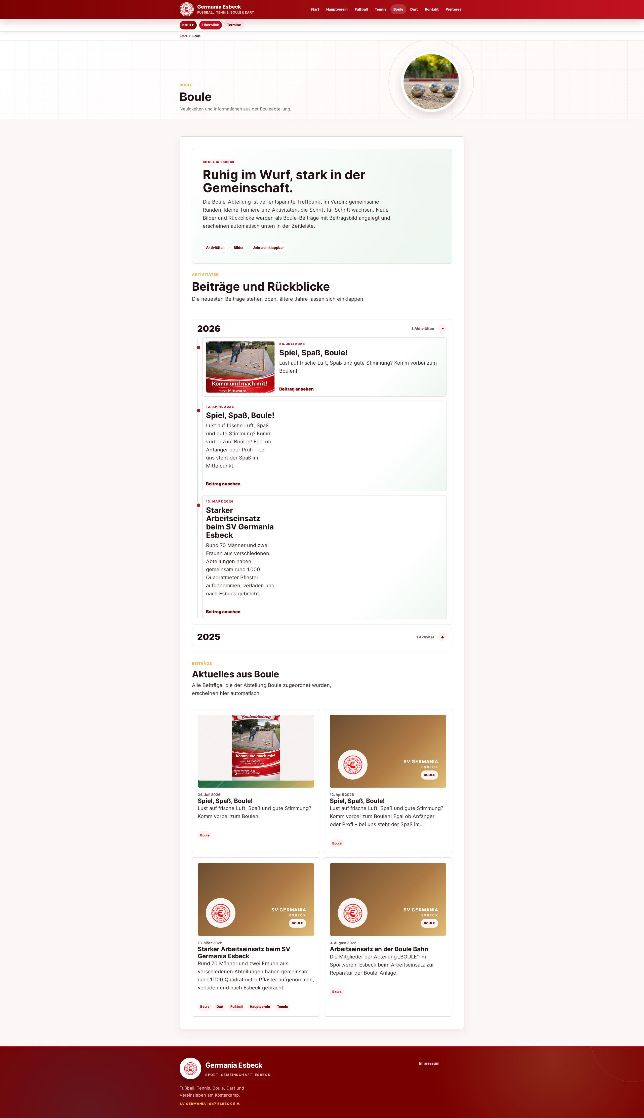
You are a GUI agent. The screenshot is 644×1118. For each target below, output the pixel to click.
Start (314, 9)
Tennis (380, 9)
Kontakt (432, 9)
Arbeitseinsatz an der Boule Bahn (379, 949)
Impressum (429, 1063)
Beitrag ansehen (296, 389)
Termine (234, 25)
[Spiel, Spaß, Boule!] (256, 751)
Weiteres (453, 9)
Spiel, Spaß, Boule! (225, 800)
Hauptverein (337, 9)
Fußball (361, 9)
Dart (414, 9)
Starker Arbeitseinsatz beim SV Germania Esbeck (244, 952)
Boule (398, 9)
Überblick (210, 25)
